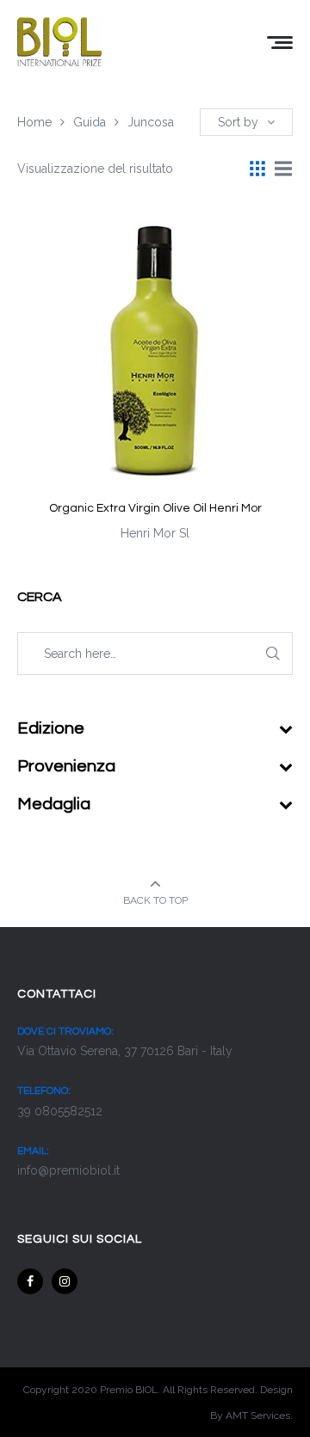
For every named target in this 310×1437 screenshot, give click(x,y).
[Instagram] (65, 1281)
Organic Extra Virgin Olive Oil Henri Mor (155, 508)
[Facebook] (30, 1281)
